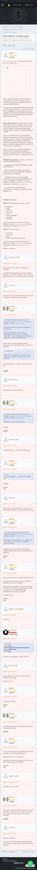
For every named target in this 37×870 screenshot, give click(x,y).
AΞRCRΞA (14, 380)
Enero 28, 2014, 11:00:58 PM (10, 696)
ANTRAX (14, 630)
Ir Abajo (4, 45)
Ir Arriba (4, 852)
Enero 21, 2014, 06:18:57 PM (10, 503)
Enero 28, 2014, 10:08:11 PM (10, 638)
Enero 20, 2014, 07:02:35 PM (10, 61)
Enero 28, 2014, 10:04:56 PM (10, 615)
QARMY (33, 868)
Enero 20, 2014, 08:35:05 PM (10, 314)
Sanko (13, 498)
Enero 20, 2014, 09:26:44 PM (10, 385)
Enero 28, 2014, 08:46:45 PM (10, 573)
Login (24, 182)
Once (13, 306)
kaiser (13, 827)
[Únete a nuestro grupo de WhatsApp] (30, 863)
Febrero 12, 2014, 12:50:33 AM (10, 747)
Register (18, 182)
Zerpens (28, 868)
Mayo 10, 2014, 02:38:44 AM (9, 805)
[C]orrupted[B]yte (17, 609)
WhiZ (13, 53)
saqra (13, 285)
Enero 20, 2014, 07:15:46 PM (10, 263)
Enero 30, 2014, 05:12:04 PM (10, 722)
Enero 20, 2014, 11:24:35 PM (10, 409)
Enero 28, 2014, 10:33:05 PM (10, 671)
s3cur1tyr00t (15, 257)
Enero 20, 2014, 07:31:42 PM (10, 291)
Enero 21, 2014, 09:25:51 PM (10, 527)
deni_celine (15, 440)
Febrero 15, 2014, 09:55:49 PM (10, 782)
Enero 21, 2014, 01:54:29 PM (10, 469)
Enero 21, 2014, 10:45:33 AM (10, 445)
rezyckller (14, 665)
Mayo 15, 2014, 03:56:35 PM (9, 833)
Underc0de (4, 859)
